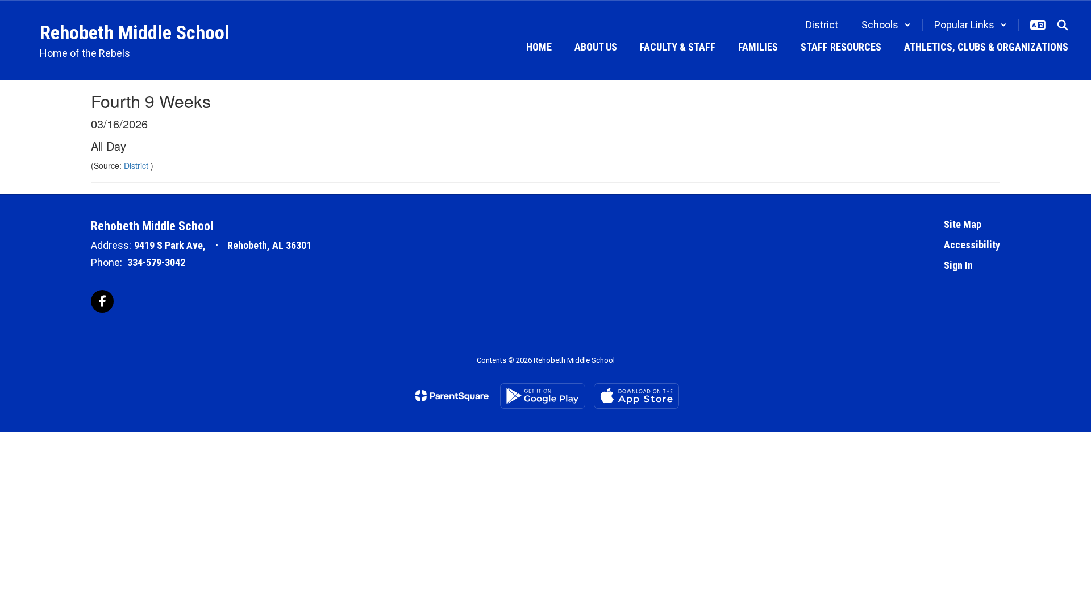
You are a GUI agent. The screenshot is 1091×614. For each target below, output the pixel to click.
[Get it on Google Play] (542, 396)
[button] (886, 25)
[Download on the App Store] (636, 396)
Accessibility (972, 245)
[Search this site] (1062, 25)
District (137, 165)
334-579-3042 (156, 262)
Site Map (962, 224)
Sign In (958, 265)
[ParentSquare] (452, 395)
